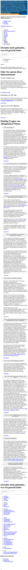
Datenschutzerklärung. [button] (6, 12)
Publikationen (6, 529)
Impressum (5, 558)
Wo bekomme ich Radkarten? (10, 438)
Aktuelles (5, 29)
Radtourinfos (6, 514)
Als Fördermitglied (7, 543)
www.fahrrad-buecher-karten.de (16, 460)
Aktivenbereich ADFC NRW (10, 553)
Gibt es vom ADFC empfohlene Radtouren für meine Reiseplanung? (15, 416)
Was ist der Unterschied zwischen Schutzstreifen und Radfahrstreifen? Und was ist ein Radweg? (15, 320)
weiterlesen (6, 161)
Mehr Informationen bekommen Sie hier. (15, 409)
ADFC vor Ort (6, 526)
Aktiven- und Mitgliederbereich (10, 552)
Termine (5, 498)
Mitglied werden (7, 21)
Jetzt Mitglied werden (5, 92)
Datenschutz (6, 560)
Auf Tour (5, 33)
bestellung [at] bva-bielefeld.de (14, 459)
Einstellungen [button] (8, 14)
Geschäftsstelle (6, 519)
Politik (4, 37)
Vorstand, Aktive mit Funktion (10, 531)
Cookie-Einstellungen (8, 561)
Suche (5, 44)
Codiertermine (6, 520)
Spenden (5, 22)
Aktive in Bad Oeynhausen (9, 533)
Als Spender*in (6, 540)
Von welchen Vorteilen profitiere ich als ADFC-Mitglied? (15, 163)
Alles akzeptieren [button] (15, 14)
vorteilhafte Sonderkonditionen (15, 185)
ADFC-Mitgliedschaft (8, 539)
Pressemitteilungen (7, 548)
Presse (4, 38)
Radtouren (5, 500)
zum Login (3, 117)
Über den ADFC (7, 525)
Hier (11, 189)
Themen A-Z (6, 506)
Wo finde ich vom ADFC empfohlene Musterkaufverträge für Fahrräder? (15, 464)
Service (5, 32)
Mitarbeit (5, 528)
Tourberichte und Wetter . (9, 511)
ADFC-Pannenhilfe (18, 179)
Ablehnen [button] (3, 14)
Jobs (4, 530)
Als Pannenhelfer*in (8, 544)
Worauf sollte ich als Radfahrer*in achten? (12, 278)
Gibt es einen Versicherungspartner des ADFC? (14, 360)
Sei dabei (5, 36)
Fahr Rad (5, 35)
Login (4, 40)
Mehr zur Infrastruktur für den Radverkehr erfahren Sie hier (14, 355)
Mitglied (5, 157)
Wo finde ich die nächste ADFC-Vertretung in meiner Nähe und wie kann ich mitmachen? (15, 197)
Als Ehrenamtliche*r (8, 542)
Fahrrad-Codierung (7, 521)
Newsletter (5, 23)
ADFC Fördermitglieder (8, 534)
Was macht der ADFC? (9, 127)
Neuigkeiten (6, 497)
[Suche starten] (2, 56)
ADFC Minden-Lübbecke (9, 31)
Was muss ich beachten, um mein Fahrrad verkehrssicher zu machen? (15, 235)
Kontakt (5, 535)
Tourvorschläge (6, 512)
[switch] (11, 59)
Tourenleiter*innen (7, 510)
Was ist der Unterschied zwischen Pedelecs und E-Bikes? (15, 377)
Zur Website (3, 103)
